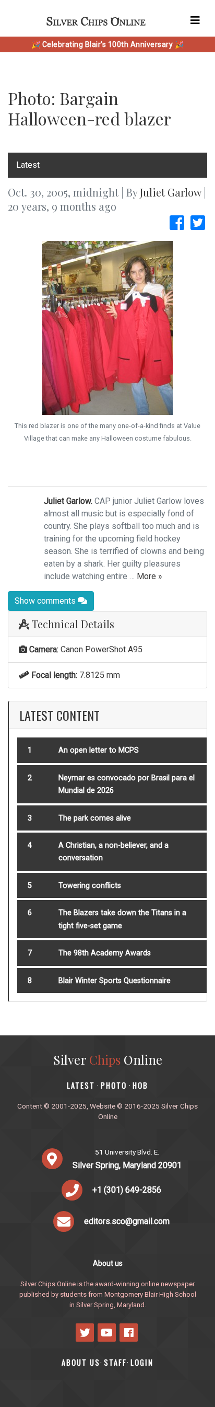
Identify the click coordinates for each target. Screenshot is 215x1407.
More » (149, 576)
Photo (114, 1085)
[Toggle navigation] (195, 20)
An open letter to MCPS (98, 750)
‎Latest (28, 165)
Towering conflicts (89, 885)
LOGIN (141, 1362)
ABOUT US (81, 1362)
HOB (140, 1085)
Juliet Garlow (170, 192)
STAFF (115, 1362)
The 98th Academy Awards (104, 953)
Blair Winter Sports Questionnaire (114, 980)
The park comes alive (94, 818)
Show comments (46, 601)
